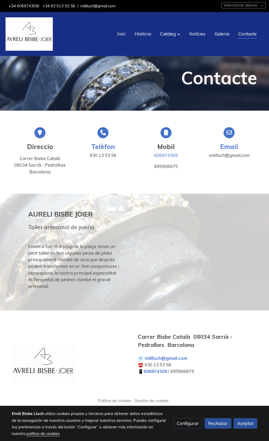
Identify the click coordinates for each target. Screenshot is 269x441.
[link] (29, 34)
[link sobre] (71, 365)
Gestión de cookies (151, 400)
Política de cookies (114, 400)
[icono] (103, 133)
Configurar (188, 423)
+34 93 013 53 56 (58, 5)
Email (229, 146)
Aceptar (245, 423)
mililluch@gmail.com (98, 5)
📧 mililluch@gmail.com (162, 358)
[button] (170, 33)
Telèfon (103, 146)
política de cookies (43, 433)
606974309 (166, 155)
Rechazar (218, 423)
